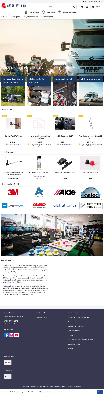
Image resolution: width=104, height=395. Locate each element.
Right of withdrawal (74, 330)
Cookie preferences (74, 344)
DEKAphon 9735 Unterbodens (39, 172)
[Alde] (65, 192)
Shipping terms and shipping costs (78, 317)
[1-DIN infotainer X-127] (65, 123)
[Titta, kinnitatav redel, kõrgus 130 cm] (90, 123)
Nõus (100, 392)
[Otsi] (74, 7)
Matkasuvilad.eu (8, 286)
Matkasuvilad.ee (8, 266)
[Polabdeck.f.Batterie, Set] (90, 163)
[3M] (13, 192)
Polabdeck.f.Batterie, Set (90, 172)
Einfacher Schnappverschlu (64, 172)
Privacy (70, 335)
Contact (38, 322)
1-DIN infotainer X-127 (65, 136)
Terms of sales (72, 322)
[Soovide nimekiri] (82, 7)
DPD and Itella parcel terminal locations (80, 339)
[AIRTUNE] (39, 192)
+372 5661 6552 (11, 321)
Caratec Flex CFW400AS (13, 136)
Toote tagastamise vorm (43, 317)
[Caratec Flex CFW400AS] (13, 123)
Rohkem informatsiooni (55, 392)
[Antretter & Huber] (91, 205)
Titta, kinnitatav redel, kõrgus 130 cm (90, 137)
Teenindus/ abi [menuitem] (95, 1)
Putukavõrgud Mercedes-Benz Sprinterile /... (39, 137)
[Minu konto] (87, 7)
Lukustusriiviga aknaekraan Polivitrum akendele (13, 173)
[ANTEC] (91, 192)
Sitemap (70, 348)
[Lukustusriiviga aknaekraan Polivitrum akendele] (13, 163)
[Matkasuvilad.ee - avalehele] (13, 6)
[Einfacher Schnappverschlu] (65, 163)
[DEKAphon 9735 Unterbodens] (39, 163)
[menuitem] (62, 7)
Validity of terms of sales (75, 326)
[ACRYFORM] (13, 205)
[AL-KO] (39, 205)
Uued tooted (6, 109)
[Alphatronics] (65, 205)
